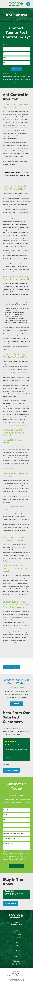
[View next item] (7, 764)
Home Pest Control (16, 948)
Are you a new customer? (9, 838)
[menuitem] (9, 976)
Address (5, 829)
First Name (6, 48)
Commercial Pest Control (16, 951)
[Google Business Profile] (13, 964)
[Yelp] (20, 964)
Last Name (5, 52)
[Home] (16, 4)
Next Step (16, 69)
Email (4, 57)
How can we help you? (8, 843)
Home (16, 945)
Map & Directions (16, 937)
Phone (4, 62)
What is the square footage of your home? (13, 833)
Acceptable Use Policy (18, 82)
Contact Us (16, 956)
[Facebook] (16, 964)
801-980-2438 (16, 925)
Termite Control (16, 954)
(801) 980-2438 (17, 175)
